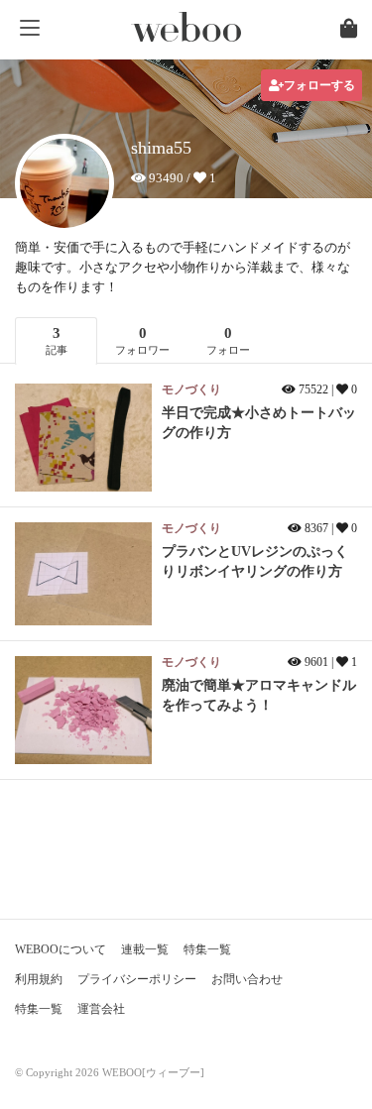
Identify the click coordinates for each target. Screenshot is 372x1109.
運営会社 (101, 1009)
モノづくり (191, 389)
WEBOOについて (60, 949)
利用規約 (38, 979)
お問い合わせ (247, 979)
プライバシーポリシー (136, 979)
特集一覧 (207, 949)
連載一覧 (145, 949)
